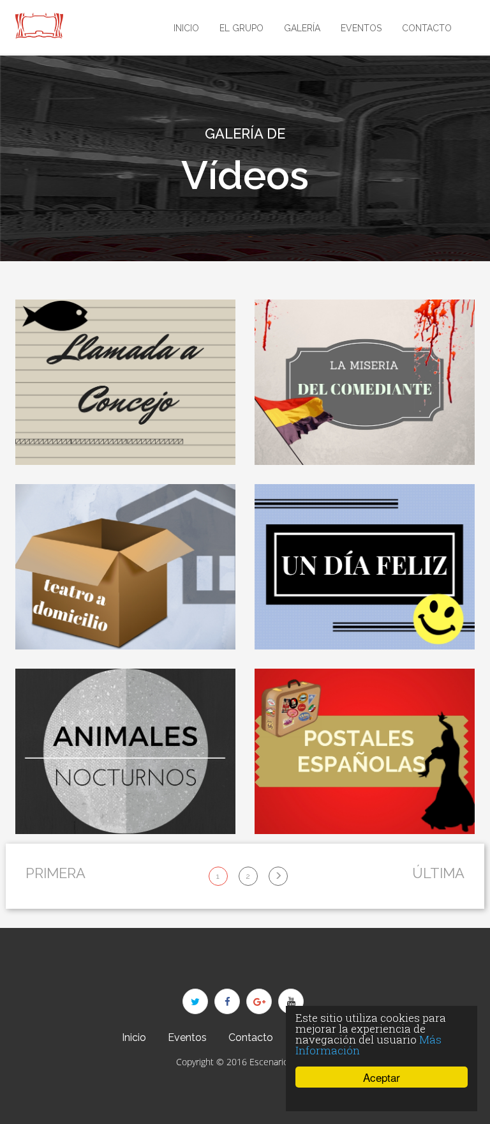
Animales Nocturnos (126, 820)
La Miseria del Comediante (365, 452)
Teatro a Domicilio (125, 636)
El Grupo (241, 28)
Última (438, 873)
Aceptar (381, 1077)
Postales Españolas (365, 820)
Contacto (427, 28)
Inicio (186, 28)
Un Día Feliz (364, 636)
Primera (55, 873)
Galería (302, 28)
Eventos (361, 28)
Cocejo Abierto (126, 452)
